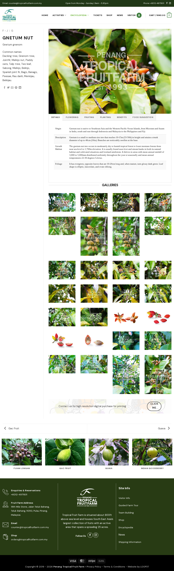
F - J (5, 30)
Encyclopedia (79, 15)
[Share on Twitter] (8, 87)
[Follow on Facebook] (167, 3)
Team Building (126, 512)
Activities (58, 15)
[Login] (139, 15)
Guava (162, 428)
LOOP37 (144, 566)
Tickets (97, 15)
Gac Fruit (13, 428)
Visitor (131, 15)
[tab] (56, 117)
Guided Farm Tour (128, 505)
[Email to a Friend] (12, 87)
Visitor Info (124, 498)
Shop (109, 15)
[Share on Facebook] (4, 87)
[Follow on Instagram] (170, 3)
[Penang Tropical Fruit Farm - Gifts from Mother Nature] (17, 15)
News (120, 15)
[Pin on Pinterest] (16, 87)
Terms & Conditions (114, 566)
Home (45, 15)
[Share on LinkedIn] (20, 87)
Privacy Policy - (95, 566)
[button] (160, 15)
